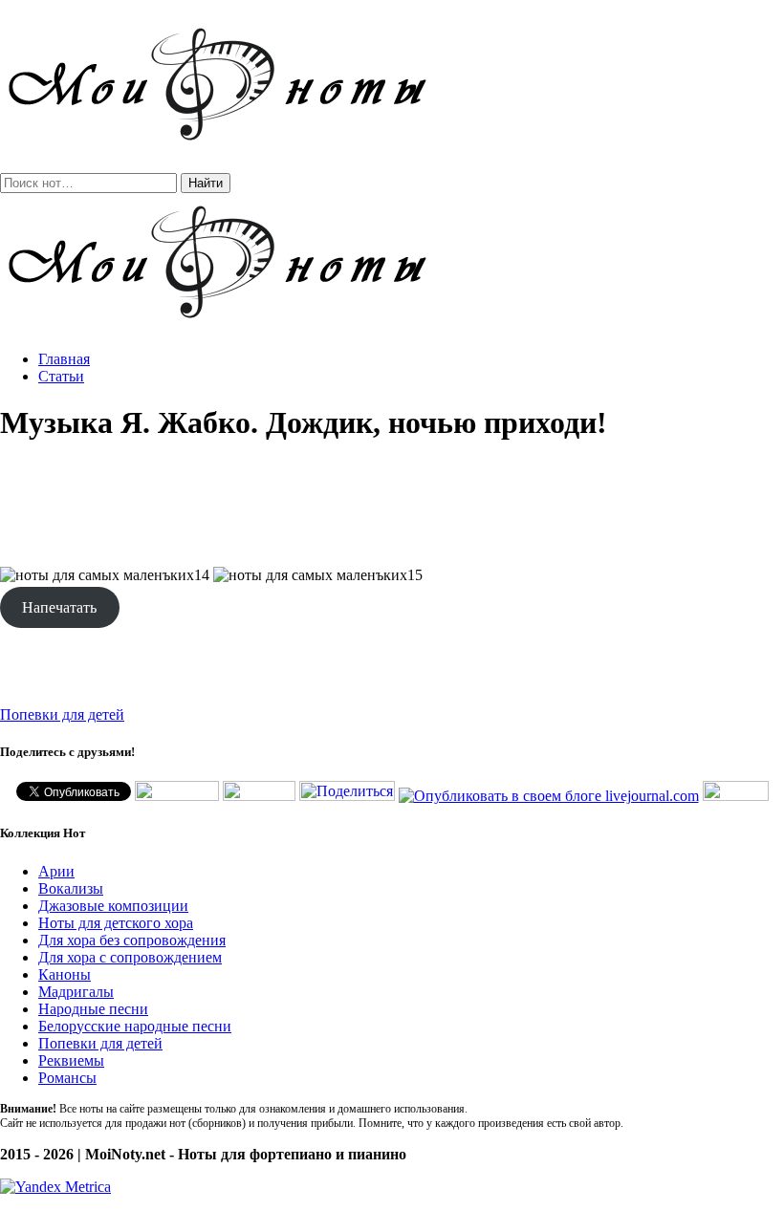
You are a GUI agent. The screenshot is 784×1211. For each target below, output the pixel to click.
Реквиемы (71, 1060)
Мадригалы (76, 992)
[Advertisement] (392, 505)
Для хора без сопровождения (132, 940)
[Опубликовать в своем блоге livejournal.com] (549, 796)
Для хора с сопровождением (130, 957)
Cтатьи (61, 376)
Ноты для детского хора (115, 923)
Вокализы (70, 888)
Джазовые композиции (113, 905)
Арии (56, 871)
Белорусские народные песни (134, 1026)
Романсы (67, 1078)
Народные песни (93, 1009)
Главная (64, 359)
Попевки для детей (62, 714)
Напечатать (59, 607)
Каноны (64, 974)
